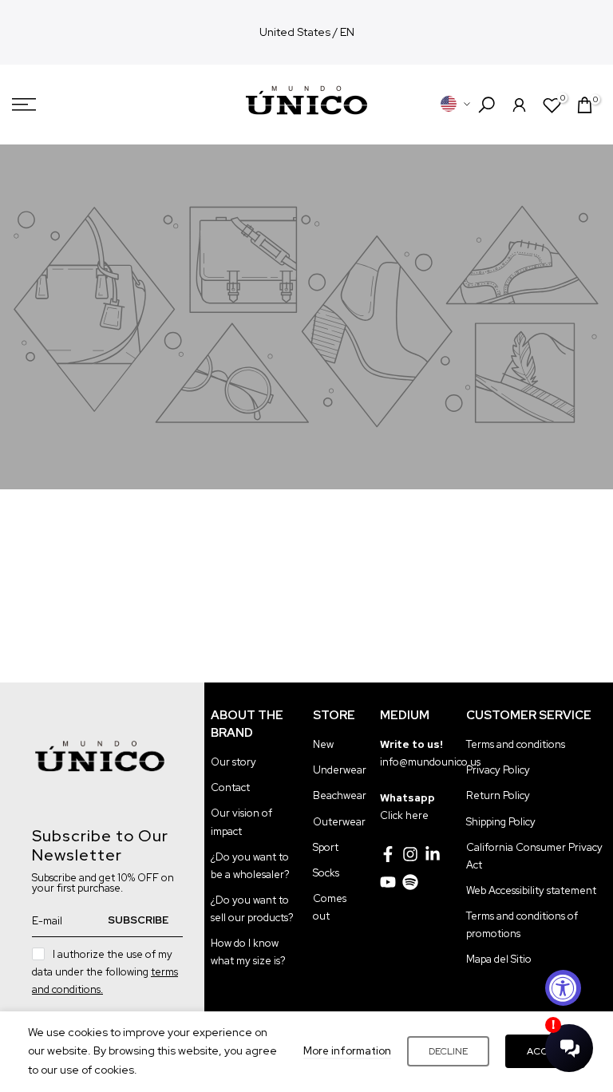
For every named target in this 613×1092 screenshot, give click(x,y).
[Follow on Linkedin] (433, 854)
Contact (230, 787)
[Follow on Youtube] (388, 882)
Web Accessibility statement (531, 890)
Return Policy (498, 795)
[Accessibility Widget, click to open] (563, 988)
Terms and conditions (515, 744)
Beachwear (339, 795)
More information (347, 1051)
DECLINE (448, 1051)
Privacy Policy (498, 770)
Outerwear (339, 822)
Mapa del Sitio (499, 959)
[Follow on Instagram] (410, 854)
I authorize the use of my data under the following (105, 972)
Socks (326, 873)
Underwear (339, 770)
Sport (325, 847)
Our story (233, 762)
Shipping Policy (501, 822)
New (323, 744)
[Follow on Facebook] (388, 854)
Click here (404, 815)
